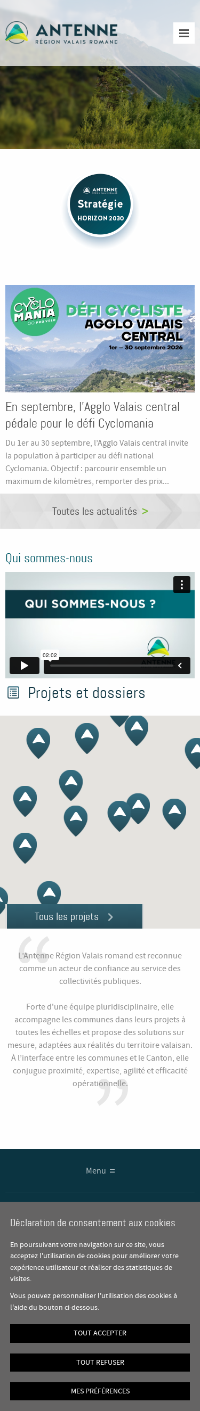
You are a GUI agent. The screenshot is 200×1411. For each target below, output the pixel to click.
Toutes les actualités (94, 511)
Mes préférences (100, 1391)
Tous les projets (67, 916)
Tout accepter (100, 1333)
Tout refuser (100, 1362)
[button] (174, 814)
